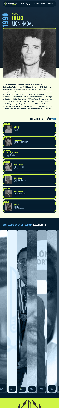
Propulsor (7, 137)
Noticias (43, 3)
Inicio (22, 3)
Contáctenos (50, 3)
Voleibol (7, 161)
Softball (7, 150)
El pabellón (28, 4)
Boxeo (6, 201)
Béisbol (6, 123)
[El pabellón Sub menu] (31, 4)
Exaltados (36, 3)
